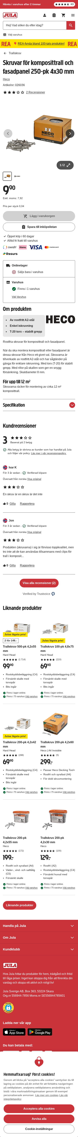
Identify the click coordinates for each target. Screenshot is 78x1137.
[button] (8, 1007)
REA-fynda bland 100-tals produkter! (41, 43)
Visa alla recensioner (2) (39, 583)
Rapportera (27, 503)
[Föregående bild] (8, 133)
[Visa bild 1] (7, 176)
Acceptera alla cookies (39, 1108)
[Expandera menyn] (73, 15)
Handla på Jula (14, 926)
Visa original (34, 478)
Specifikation (14, 405)
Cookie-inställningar (39, 1128)
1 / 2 (62, 165)
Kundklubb (11, 949)
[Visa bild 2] (17, 176)
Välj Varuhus (19, 296)
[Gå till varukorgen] (63, 15)
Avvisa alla (39, 1118)
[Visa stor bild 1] (39, 133)
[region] (39, 1094)
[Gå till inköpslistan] (54, 15)
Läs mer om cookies (46, 1095)
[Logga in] (44, 15)
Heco (6, 79)
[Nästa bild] (70, 133)
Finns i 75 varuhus (22, 696)
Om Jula (9, 937)
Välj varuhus (15, 34)
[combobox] (39, 25)
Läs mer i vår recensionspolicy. (48, 453)
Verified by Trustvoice (36, 593)
